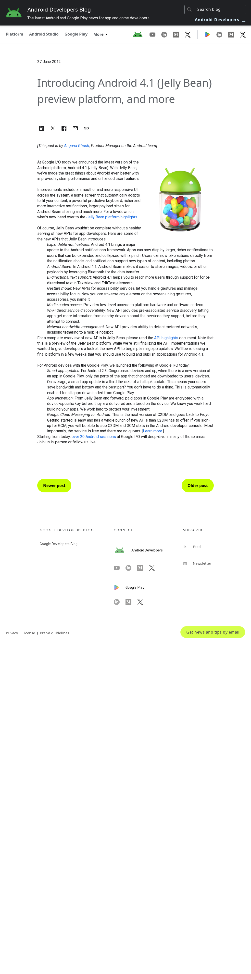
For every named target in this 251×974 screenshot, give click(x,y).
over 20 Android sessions (94, 436)
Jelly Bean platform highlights (111, 217)
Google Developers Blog (59, 544)
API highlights (166, 338)
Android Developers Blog (59, 9)
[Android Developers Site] (141, 34)
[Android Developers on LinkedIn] (167, 34)
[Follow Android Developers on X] (188, 34)
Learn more (152, 431)
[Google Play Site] (210, 34)
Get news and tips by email (212, 632)
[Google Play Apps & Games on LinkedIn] (222, 34)
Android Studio (44, 34)
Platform (14, 34)
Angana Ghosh (76, 145)
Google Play (76, 34)
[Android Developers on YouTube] (155, 34)
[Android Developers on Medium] (179, 34)
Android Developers (221, 19)
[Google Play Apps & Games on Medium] (234, 34)
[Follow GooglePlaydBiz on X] (243, 34)
